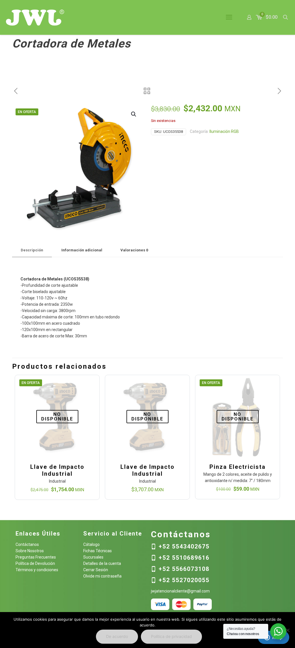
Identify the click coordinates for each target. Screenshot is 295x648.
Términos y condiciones (37, 569)
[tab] (32, 250)
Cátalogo (91, 544)
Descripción (32, 250)
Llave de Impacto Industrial (57, 470)
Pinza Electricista (237, 466)
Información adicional (81, 250)
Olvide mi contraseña (102, 576)
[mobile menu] (229, 17)
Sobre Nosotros (30, 550)
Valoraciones (134, 250)
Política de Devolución (35, 563)
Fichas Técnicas (97, 550)
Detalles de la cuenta (102, 563)
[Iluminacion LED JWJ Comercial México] (35, 17)
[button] (134, 114)
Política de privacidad (171, 636)
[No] (288, 630)
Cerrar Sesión (95, 569)
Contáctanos (27, 544)
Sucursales (93, 557)
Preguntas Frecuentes (36, 557)
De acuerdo (117, 636)
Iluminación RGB (224, 131)
